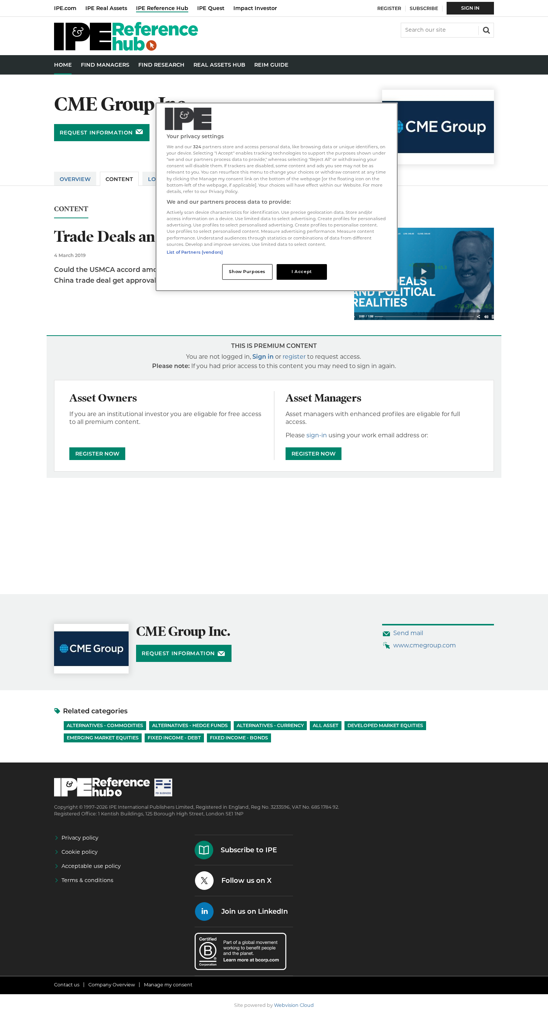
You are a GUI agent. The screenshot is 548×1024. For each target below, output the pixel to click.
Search (485, 29)
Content (119, 179)
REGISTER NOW (97, 453)
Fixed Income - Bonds (239, 738)
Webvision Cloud (294, 1005)
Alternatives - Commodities (105, 725)
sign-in (316, 435)
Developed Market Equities (385, 725)
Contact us (66, 984)
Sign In (470, 8)
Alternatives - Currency (270, 725)
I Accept (302, 271)
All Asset (325, 725)
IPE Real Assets (106, 8)
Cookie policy (80, 852)
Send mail (408, 633)
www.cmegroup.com (424, 645)
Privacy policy (80, 837)
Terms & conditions (87, 880)
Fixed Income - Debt (174, 738)
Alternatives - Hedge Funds (190, 725)
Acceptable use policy (91, 866)
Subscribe (424, 8)
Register (389, 8)
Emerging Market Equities (103, 738)
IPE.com (65, 8)
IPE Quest (210, 8)
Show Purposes (247, 271)
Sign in (263, 356)
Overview (75, 179)
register (294, 356)
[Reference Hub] (126, 48)
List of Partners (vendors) (195, 252)
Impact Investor (255, 8)
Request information (96, 132)
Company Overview (111, 984)
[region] (276, 196)
